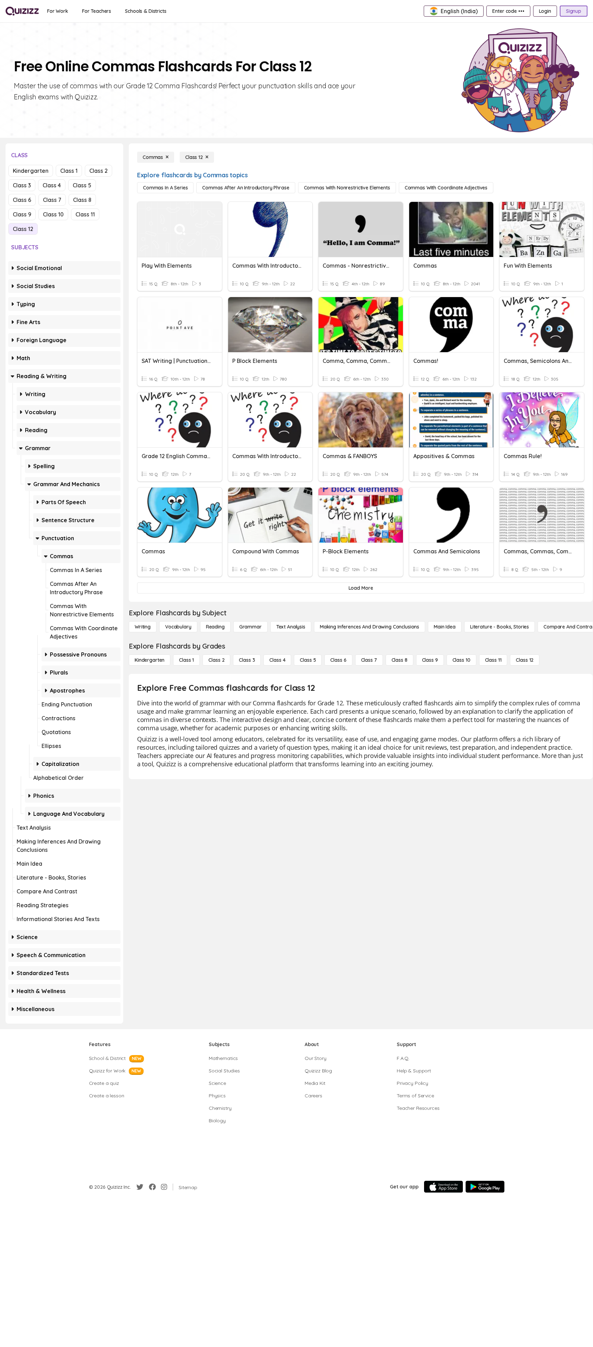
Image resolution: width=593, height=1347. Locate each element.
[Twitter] (139, 1187)
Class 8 (82, 199)
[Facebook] (152, 1187)
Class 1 (69, 170)
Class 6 (22, 199)
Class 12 (23, 228)
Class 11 (85, 214)
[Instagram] (164, 1187)
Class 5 (82, 185)
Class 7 (52, 199)
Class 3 (22, 185)
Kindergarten (30, 170)
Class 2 (98, 170)
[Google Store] (485, 1187)
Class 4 (52, 185)
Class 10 (53, 214)
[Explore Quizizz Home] (22, 11)
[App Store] (443, 1187)
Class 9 (22, 214)
